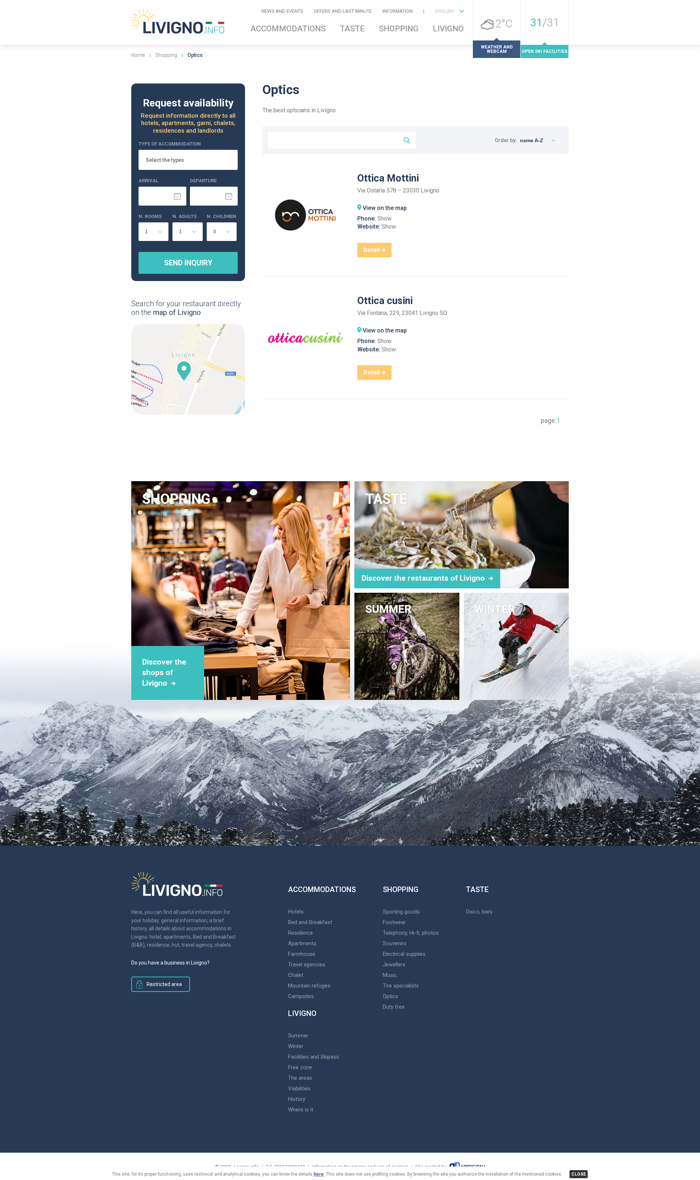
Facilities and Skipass (313, 1057)
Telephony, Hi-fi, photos (411, 933)
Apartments (302, 943)
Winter (295, 1046)
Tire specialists (401, 985)
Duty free (394, 1007)
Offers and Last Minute (343, 11)
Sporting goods (401, 911)
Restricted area (164, 984)
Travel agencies (306, 964)
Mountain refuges (309, 985)
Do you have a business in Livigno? (170, 963)
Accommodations (288, 29)
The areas (300, 1078)
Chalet (295, 975)
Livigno (448, 29)
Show (384, 218)
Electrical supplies (404, 954)
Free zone (300, 1067)
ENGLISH (444, 11)
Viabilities (299, 1088)
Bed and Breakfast (310, 922)
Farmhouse (301, 954)
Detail (371, 249)
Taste (352, 29)
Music (390, 975)
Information (397, 11)
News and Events (282, 11)
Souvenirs (395, 943)
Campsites (301, 996)
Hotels (296, 911)
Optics (390, 996)
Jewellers (394, 964)
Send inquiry (188, 262)
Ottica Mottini (388, 178)
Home (138, 55)
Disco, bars (479, 911)
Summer (298, 1035)
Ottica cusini (385, 301)
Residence (300, 933)
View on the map (385, 208)
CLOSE (578, 1174)
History (296, 1099)
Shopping (399, 29)
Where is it (300, 1109)
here (319, 1174)
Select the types (165, 160)
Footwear (394, 922)
